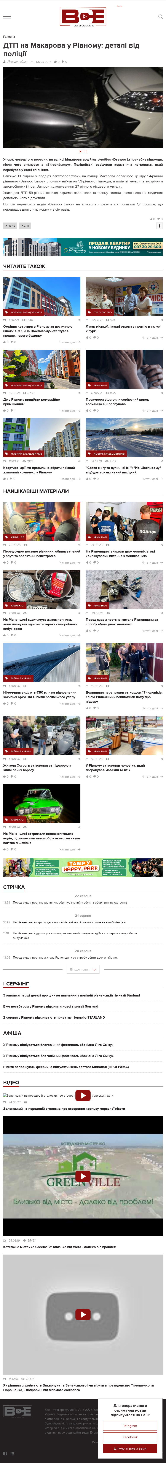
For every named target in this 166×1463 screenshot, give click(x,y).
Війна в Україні (21, 678)
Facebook (130, 1437)
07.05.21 (96, 393)
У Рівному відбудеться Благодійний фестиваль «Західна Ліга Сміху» (58, 1056)
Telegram (130, 1426)
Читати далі (67, 342)
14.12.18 (13, 1379)
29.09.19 (14, 1240)
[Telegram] (12, 1453)
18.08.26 (96, 759)
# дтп (25, 225)
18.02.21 (96, 461)
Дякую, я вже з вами (130, 1448)
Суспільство (103, 312)
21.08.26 (96, 545)
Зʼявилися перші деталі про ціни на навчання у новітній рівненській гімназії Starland (71, 995)
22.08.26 (15, 545)
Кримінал (100, 385)
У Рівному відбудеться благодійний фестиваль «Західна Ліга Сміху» (58, 1045)
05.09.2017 (43, 62)
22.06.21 (96, 320)
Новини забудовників (26, 312)
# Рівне (10, 225)
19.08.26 (14, 686)
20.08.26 (97, 613)
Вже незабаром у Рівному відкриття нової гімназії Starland (50, 1006)
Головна (9, 37)
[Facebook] (159, 226)
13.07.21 (14, 320)
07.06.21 (14, 393)
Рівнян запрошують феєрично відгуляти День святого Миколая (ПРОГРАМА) (66, 1067)
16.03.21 (14, 461)
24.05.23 (15, 1102)
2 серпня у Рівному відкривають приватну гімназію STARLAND (54, 1017)
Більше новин (80, 969)
